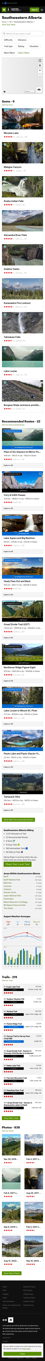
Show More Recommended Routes (18, 819)
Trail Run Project (29, 1298)
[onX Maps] (8, 1322)
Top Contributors (8, 1301)
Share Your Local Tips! (18, 864)
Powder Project (28, 1301)
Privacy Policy (26, 1349)
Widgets (5, 1294)
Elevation (34, 46)
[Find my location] (40, 65)
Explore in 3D (8, 465)
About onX (6, 1338)
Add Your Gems (7, 105)
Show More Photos (12, 1273)
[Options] (39, 90)
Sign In (35, 10)
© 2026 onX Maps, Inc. (16, 1358)
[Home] (12, 10)
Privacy (34, 1358)
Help (4, 1290)
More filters (9, 52)
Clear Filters (23, 52)
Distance (22, 40)
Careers (5, 1341)
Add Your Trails (7, 980)
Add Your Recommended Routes (13, 425)
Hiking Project (28, 1294)
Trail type (8, 46)
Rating (21, 46)
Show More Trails (11, 1118)
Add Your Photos (8, 1131)
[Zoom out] (40, 74)
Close (22, 1354)
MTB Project (27, 1290)
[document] (23, 1350)
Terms (28, 1358)
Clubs (5, 1298)
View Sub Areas (8, 24)
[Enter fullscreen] (40, 60)
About (5, 1287)
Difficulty (8, 40)
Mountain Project (29, 1287)
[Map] (22, 75)
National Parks (28, 1305)
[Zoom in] (40, 70)
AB (10, 22)
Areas (4, 22)
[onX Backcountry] (9, 3)
